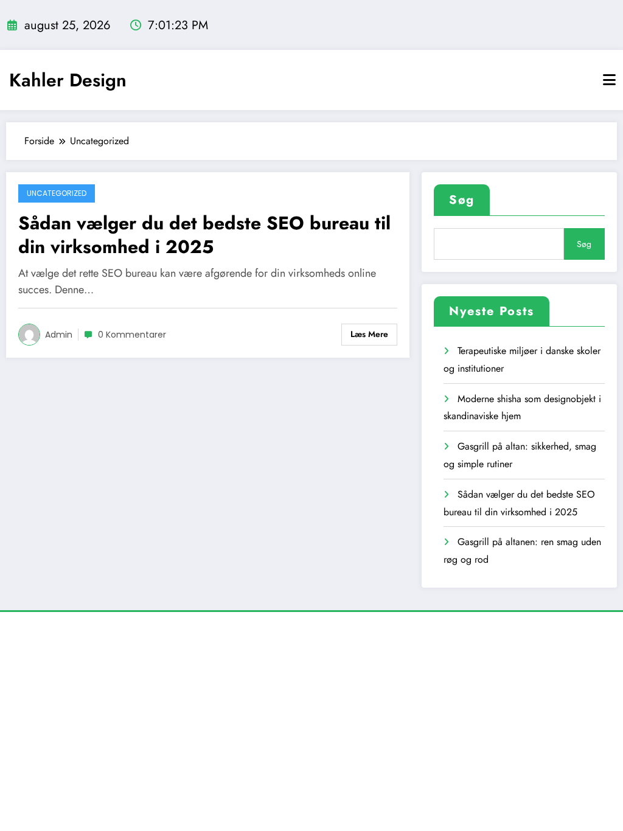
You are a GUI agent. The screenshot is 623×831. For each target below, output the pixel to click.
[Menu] (609, 80)
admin (58, 335)
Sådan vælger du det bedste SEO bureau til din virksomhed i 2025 (204, 235)
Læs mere (369, 334)
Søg (462, 200)
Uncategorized (56, 193)
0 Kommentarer (132, 335)
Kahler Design (68, 80)
